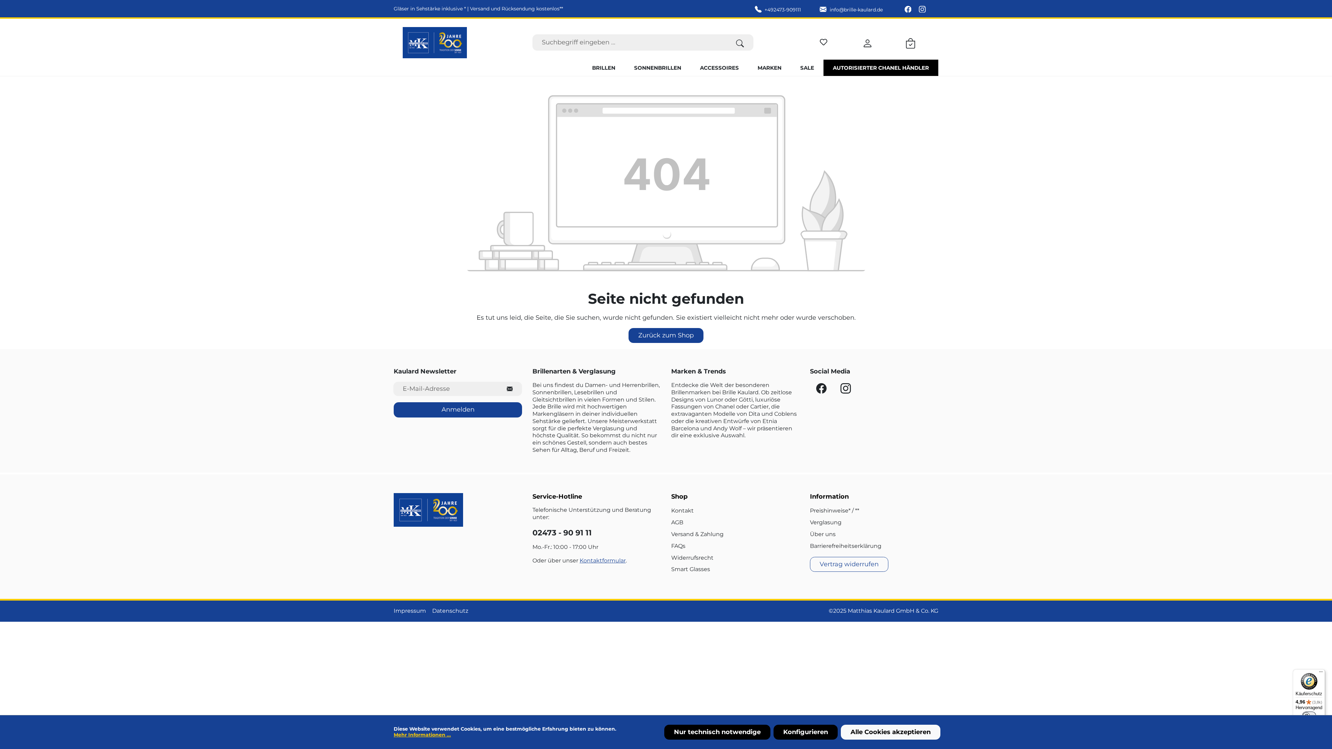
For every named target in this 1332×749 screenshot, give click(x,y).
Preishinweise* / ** (834, 510)
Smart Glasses (690, 569)
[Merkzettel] (823, 41)
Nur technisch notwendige (717, 732)
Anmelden (458, 409)
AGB (677, 522)
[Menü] (1321, 673)
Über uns (823, 534)
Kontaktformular (603, 560)
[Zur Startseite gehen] (435, 42)
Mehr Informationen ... (422, 735)
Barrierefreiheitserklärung (845, 546)
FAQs (678, 546)
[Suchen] (740, 42)
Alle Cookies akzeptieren (891, 732)
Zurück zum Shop (666, 335)
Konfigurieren (805, 732)
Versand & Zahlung (697, 534)
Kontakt (682, 510)
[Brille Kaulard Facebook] (909, 9)
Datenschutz (450, 611)
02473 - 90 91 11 (562, 532)
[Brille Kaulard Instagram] (922, 9)
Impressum (410, 611)
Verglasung (826, 522)
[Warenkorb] (910, 42)
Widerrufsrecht (692, 557)
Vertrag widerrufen (849, 564)
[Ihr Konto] (867, 42)
